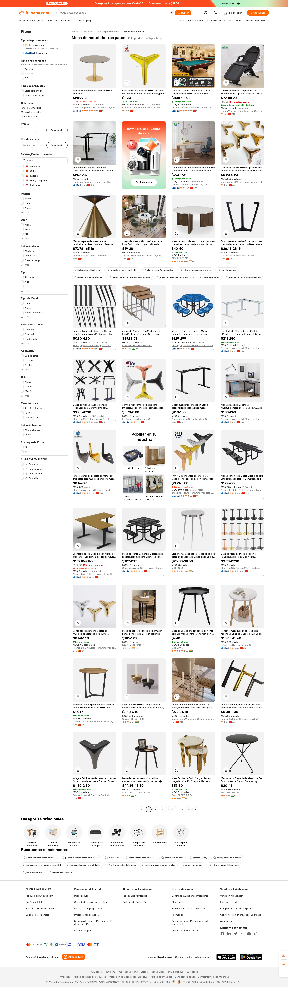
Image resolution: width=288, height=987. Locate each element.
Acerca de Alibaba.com (38, 888)
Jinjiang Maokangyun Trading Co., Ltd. (141, 255)
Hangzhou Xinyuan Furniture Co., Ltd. (92, 182)
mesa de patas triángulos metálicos (177, 277)
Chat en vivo (178, 902)
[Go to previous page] (142, 809)
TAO (170, 971)
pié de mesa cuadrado (62, 872)
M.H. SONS (177, 568)
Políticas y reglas (83, 930)
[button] (171, 13)
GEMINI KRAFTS (180, 258)
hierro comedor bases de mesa (41, 858)
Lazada (144, 971)
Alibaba (75, 31)
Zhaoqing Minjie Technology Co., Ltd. (92, 345)
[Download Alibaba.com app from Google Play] (251, 957)
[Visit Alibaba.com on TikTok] (256, 934)
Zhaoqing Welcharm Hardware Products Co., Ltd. (94, 490)
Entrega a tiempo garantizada (89, 908)
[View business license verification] (174, 982)
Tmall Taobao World (128, 971)
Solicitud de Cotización (135, 902)
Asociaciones (227, 921)
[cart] (216, 13)
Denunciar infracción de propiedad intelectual (190, 922)
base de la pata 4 (212, 277)
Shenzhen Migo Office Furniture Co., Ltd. (193, 419)
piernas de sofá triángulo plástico (245, 277)
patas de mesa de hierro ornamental (43, 865)
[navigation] (44, 421)
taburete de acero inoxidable (123, 270)
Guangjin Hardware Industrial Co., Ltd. (141, 107)
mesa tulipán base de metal (142, 858)
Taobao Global (157, 971)
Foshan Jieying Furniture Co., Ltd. (139, 419)
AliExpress (96, 971)
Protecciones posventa (86, 914)
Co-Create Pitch (34, 902)
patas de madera (34, 872)
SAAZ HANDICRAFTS (133, 645)
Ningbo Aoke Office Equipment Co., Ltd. (93, 574)
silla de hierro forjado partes (160, 270)
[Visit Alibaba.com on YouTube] (249, 934)
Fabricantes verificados (135, 895)
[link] (283, 955)
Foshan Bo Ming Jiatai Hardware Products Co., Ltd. (94, 647)
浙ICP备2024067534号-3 (229, 982)
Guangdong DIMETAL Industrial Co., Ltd (241, 182)
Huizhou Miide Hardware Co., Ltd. (238, 255)
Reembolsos (178, 914)
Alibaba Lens (41, 957)
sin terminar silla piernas (88, 270)
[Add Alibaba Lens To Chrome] (73, 957)
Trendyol (179, 971)
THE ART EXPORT (230, 792)
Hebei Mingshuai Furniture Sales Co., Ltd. (94, 107)
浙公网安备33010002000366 (198, 982)
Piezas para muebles (108, 31)
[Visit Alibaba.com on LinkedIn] (229, 934)
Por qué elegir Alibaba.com (39, 895)
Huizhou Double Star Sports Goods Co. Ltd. (193, 107)
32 (189, 809)
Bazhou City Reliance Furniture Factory (93, 721)
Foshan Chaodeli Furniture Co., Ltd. (91, 795)
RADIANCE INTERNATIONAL (137, 345)
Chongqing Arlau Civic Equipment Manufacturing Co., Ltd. (193, 345)
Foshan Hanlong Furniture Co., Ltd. (189, 184)
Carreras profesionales (37, 914)
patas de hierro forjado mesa (225, 865)
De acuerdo (57, 130)
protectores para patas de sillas (161, 865)
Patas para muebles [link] (134, 31)
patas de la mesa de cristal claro (85, 865)
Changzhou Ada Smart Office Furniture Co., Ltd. (242, 348)
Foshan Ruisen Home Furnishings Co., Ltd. (94, 255)
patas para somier (193, 865)
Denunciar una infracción (185, 930)
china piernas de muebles (229, 858)
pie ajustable (114, 858)
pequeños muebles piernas (89, 277)
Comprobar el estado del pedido (237, 908)
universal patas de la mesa (123, 865)
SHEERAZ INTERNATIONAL (136, 792)
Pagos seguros (82, 895)
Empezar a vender (229, 902)
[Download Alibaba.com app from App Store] (226, 957)
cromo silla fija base (174, 858)
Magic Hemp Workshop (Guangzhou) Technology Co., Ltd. (193, 719)
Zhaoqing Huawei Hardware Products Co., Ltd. (193, 492)
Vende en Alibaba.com (231, 895)
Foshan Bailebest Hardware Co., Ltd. (239, 719)
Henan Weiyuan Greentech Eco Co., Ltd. (241, 111)
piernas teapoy (200, 858)
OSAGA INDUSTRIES (133, 719)
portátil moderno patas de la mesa (81, 858)
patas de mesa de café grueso (197, 270)
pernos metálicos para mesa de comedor (131, 277)
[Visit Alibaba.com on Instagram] (242, 934)
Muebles (88, 31)
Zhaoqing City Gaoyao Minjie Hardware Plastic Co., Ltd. (242, 568)
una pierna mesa (229, 270)
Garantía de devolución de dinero (91, 902)
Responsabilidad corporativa (40, 908)
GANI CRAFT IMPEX (182, 795)
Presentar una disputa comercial (188, 908)
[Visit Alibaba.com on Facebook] (222, 934)
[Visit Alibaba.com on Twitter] (236, 934)
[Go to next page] (195, 809)
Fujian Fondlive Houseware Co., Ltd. (239, 645)
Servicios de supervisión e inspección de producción (93, 922)
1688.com (110, 971)
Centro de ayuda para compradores (190, 895)
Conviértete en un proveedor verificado (240, 914)
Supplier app (165, 957)
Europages (192, 971)
